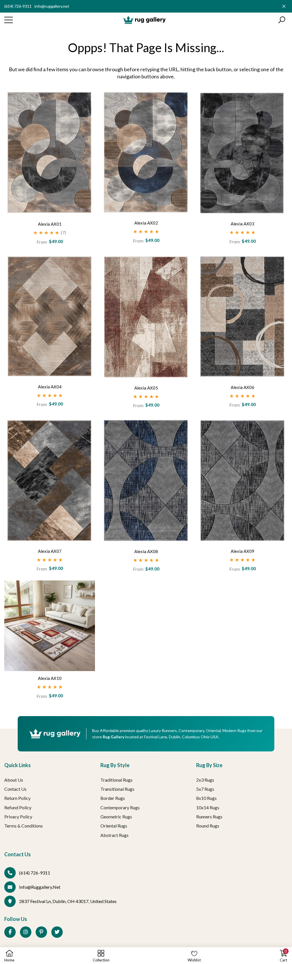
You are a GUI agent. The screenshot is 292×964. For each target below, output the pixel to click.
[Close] (284, 6)
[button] (281, 20)
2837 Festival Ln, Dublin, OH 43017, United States (68, 901)
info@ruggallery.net (52, 6)
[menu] (8, 20)
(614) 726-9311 (18, 6)
